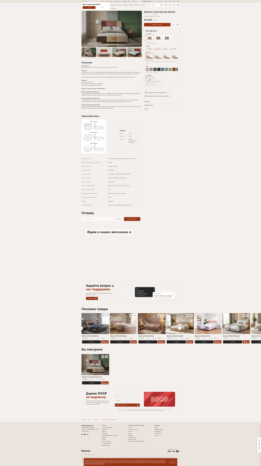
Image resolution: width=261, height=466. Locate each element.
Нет (102, 7)
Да (89, 7)
